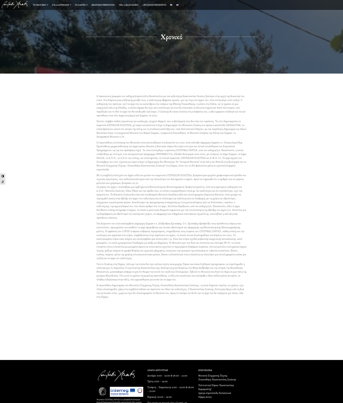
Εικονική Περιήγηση (103, 5)
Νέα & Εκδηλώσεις (128, 5)
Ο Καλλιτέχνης (60, 5)
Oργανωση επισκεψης (154, 5)
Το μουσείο (39, 5)
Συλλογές (80, 5)
